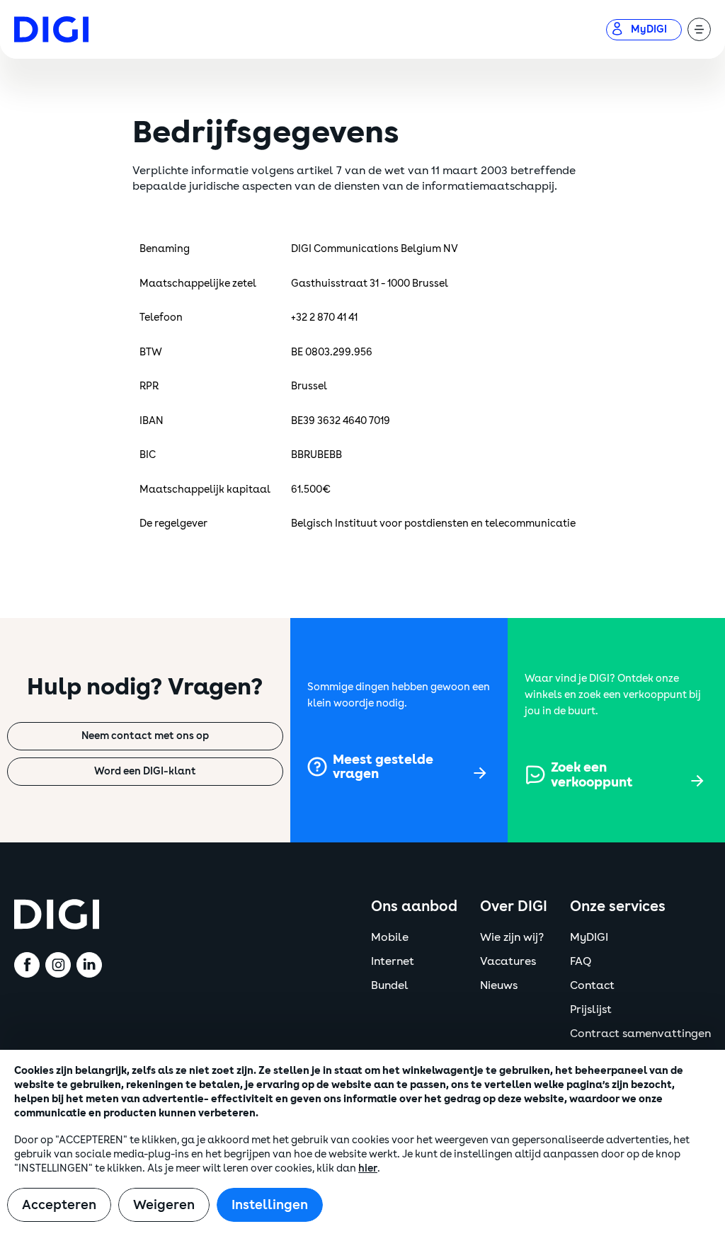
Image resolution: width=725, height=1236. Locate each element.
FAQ (580, 961)
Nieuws (499, 985)
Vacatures (508, 961)
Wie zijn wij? (512, 937)
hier (367, 1168)
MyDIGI (589, 937)
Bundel (390, 985)
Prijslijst (591, 1009)
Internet (392, 961)
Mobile (390, 937)
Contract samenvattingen (640, 1033)
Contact (592, 985)
